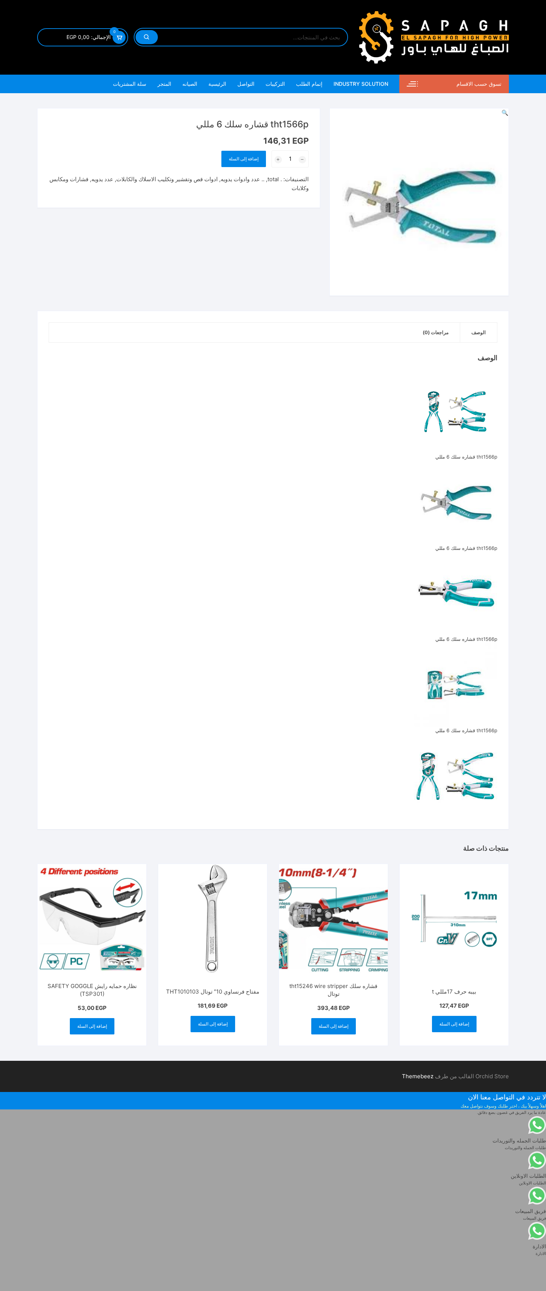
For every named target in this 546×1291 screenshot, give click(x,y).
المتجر (164, 84)
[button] (504, 112)
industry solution (361, 84)
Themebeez (417, 1076)
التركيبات (275, 84)
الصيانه (189, 84)
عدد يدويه (102, 179)
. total (274, 179)
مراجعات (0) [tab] (436, 332)
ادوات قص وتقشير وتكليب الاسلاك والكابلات (167, 179)
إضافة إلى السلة (244, 159)
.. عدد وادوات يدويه (242, 179)
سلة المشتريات (129, 84)
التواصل (245, 84)
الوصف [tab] (478, 332)
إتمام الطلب (309, 84)
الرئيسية (217, 84)
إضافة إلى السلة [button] (454, 1024)
